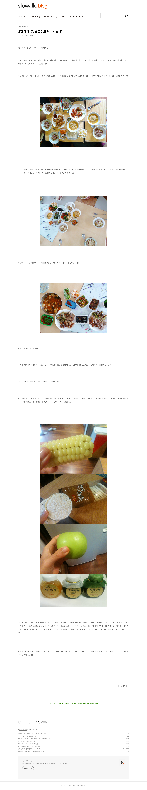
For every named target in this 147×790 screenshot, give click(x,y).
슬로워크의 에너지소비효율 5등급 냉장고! (30, 751)
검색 (126, 16)
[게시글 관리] (28, 722)
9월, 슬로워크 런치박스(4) (25, 741)
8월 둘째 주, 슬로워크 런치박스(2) (28, 744)
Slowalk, (68, 786)
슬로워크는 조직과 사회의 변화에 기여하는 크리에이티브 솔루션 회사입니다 (47, 764)
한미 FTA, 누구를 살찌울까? (26, 736)
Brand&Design (51, 16)
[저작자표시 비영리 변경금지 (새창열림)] (44, 722)
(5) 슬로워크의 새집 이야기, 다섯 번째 (29, 749)
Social (21, 16)
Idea (64, 16)
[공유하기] (25, 722)
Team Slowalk (77, 16)
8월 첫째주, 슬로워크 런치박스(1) (27, 746)
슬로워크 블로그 (29, 760)
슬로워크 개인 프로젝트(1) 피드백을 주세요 (30, 734)
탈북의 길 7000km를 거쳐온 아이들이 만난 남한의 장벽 (34, 739)
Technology (34, 16)
